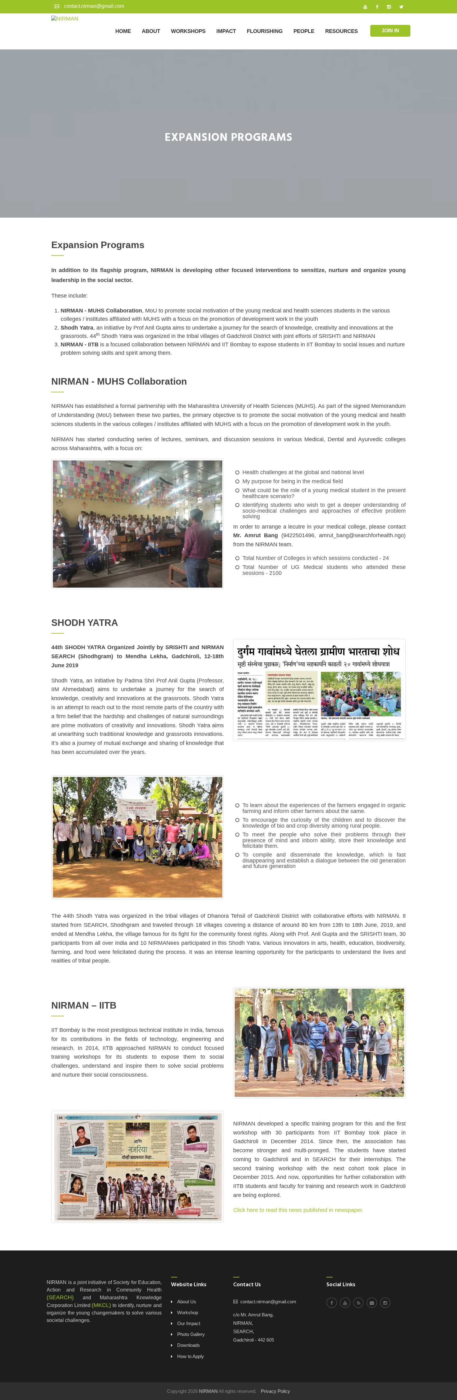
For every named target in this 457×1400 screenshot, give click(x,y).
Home (123, 31)
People (303, 31)
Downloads (188, 1345)
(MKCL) (101, 1305)
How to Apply (190, 1356)
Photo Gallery (191, 1334)
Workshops (188, 31)
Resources (341, 31)
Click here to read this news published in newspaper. (298, 1210)
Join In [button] (390, 30)
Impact (226, 31)
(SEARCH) (60, 1297)
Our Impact (188, 1323)
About (151, 31)
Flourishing (265, 31)
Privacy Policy (275, 1391)
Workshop (187, 1312)
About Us (186, 1301)
